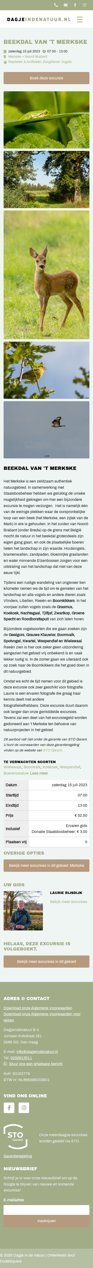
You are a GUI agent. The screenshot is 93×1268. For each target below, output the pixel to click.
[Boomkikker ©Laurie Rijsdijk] (46, 120)
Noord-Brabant (36, 56)
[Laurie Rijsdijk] (23, 910)
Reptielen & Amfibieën (24, 62)
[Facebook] (75, 5)
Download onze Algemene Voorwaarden (38, 1008)
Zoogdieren (51, 62)
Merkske (14, 56)
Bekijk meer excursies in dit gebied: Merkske (46, 865)
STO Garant (52, 750)
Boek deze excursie (46, 78)
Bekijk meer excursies (68, 902)
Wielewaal (12, 767)
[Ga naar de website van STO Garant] (18, 1136)
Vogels (66, 62)
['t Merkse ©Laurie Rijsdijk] (46, 179)
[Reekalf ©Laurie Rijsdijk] (46, 274)
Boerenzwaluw (16, 773)
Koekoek (50, 767)
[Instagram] (84, 5)
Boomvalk (32, 767)
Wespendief (70, 767)
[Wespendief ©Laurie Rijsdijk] (46, 429)
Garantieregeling (18, 1156)
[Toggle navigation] (80, 19)
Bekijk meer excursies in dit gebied (46, 962)
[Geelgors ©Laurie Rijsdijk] (46, 370)
